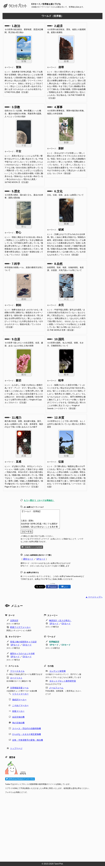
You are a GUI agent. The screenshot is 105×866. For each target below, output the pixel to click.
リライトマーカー (20, 694)
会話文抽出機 (18, 717)
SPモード (40, 559)
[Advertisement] (53, 827)
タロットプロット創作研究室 (62, 681)
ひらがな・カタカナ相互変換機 (26, 734)
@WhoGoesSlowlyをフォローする (21, 779)
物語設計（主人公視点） (60, 620)
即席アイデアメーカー (20, 627)
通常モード (28, 559)
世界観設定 (54, 642)
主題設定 (14, 620)
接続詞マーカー (19, 700)
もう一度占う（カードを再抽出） (39, 500)
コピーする (27, 531)
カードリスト (16, 678)
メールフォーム (56, 688)
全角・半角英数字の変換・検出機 (27, 740)
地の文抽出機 (18, 723)
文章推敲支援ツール (19, 688)
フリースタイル (17, 671)
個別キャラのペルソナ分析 (22, 653)
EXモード (66, 624)
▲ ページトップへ (94, 597)
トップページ (16, 748)
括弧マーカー (18, 711)
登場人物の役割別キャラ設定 (23, 642)
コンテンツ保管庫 (57, 671)
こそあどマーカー (20, 705)
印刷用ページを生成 (33, 547)
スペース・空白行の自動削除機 (26, 728)
